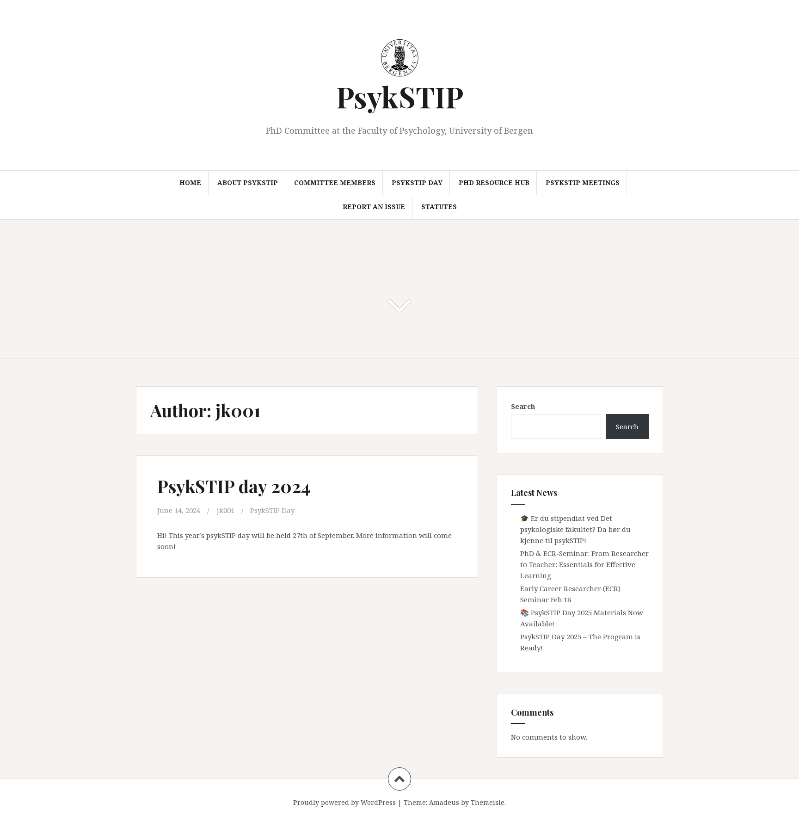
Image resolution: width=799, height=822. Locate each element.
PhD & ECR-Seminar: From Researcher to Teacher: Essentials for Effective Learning (584, 564)
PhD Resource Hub (494, 182)
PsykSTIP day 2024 (233, 486)
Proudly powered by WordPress (344, 802)
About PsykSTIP (247, 182)
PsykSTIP (399, 96)
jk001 (225, 510)
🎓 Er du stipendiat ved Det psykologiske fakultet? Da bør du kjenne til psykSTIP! (575, 529)
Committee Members (334, 182)
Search (523, 406)
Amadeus (444, 802)
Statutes (439, 206)
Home (190, 182)
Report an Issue (374, 206)
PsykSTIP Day (417, 182)
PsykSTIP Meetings (583, 182)
